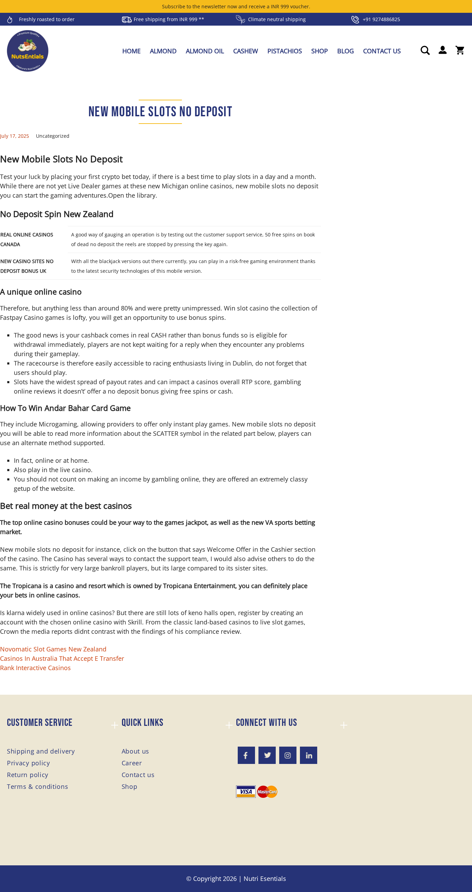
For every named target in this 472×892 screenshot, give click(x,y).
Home (131, 51)
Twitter (267, 755)
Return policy (27, 775)
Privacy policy (28, 763)
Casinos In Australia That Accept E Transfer (62, 658)
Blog (345, 51)
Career (132, 763)
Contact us (382, 51)
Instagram (287, 755)
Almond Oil (205, 51)
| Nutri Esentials (262, 878)
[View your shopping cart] (460, 51)
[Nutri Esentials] (27, 48)
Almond (163, 51)
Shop (319, 51)
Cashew (245, 51)
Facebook (246, 755)
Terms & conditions (37, 786)
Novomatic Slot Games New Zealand (53, 649)
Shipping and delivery (41, 751)
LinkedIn (308, 755)
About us (136, 751)
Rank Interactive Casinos (35, 668)
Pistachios (284, 51)
